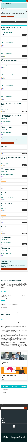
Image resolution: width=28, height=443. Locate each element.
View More (4, 398)
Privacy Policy (3, 420)
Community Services (5, 389)
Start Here (7, 16)
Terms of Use (3, 422)
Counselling (4, 395)
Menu (1, 1)
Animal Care (4, 392)
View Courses (14, 268)
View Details (24, 34)
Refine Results (14, 21)
